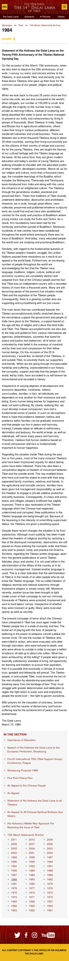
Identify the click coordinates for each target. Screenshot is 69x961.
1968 (32, 901)
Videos (61, 16)
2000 (50, 853)
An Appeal (13, 793)
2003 (50, 848)
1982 (50, 879)
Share (7, 39)
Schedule (29, 16)
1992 (32, 866)
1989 (32, 870)
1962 (32, 910)
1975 (14, 892)
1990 (14, 870)
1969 (14, 901)
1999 (14, 857)
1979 (50, 884)
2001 (32, 853)
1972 (14, 897)
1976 (50, 888)
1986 (32, 875)
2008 (14, 844)
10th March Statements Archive (44, 25)
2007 (32, 844)
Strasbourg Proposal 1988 (22, 770)
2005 (14, 848)
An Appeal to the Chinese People (26, 785)
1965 (32, 906)
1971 (32, 897)
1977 (32, 888)
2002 (14, 853)
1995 (32, 861)
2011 (14, 839)
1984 (14, 879)
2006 (50, 844)
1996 (14, 861)
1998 (32, 857)
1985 (50, 875)
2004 (32, 848)
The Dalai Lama (11, 16)
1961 (50, 910)
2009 (50, 839)
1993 (14, 866)
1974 (32, 892)
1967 (50, 901)
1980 (32, 884)
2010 (32, 839)
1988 (50, 870)
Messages (7, 25)
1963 (14, 910)
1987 (14, 875)
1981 (14, 884)
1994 (50, 861)
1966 (14, 906)
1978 (14, 888)
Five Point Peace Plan (20, 778)
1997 (50, 857)
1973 (50, 892)
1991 (50, 866)
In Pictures (45, 16)
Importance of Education (21, 740)
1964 (50, 906)
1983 (32, 879)
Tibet (20, 25)
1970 (50, 897)
